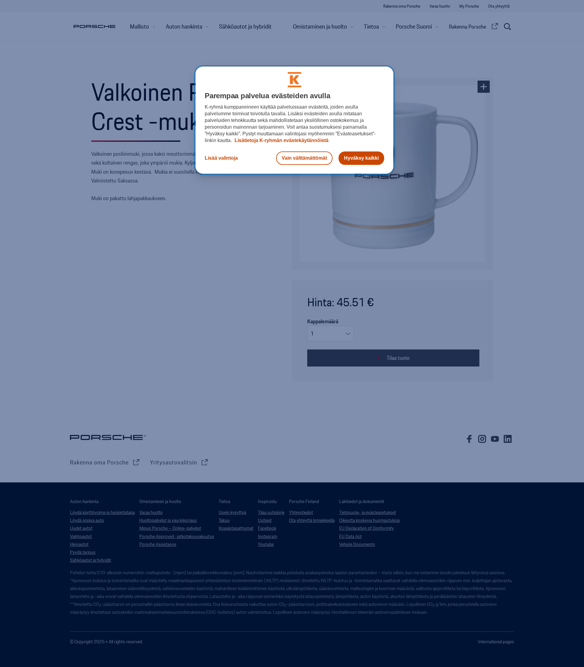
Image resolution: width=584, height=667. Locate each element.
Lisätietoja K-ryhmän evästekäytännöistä (280, 140)
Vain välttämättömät (304, 158)
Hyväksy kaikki (361, 158)
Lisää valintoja (221, 158)
